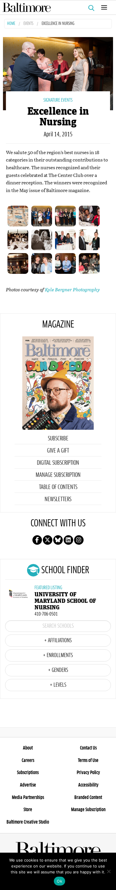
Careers (28, 760)
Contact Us (88, 748)
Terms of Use (88, 760)
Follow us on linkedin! (68, 540)
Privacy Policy (88, 772)
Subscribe (58, 439)
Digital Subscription (58, 463)
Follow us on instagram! (79, 540)
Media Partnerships (28, 797)
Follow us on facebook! (37, 540)
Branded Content (88, 797)
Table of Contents (58, 487)
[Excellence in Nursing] (58, 73)
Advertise (28, 785)
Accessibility (88, 785)
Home (11, 24)
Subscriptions (28, 772)
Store (27, 809)
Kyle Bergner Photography (72, 289)
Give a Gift (58, 451)
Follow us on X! (47, 540)
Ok (59, 881)
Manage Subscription (58, 475)
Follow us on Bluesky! (58, 540)
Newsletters (58, 499)
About (28, 748)
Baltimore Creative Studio (28, 822)
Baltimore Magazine (55, 7)
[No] (109, 871)
